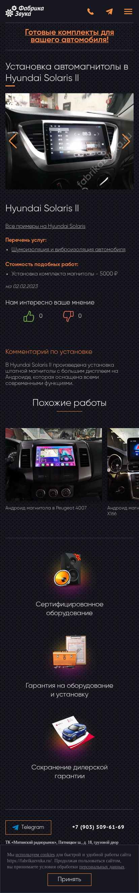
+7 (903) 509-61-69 (98, 827)
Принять (69, 879)
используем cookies (35, 854)
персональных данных (101, 866)
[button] (12, 141)
